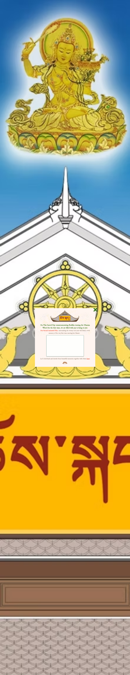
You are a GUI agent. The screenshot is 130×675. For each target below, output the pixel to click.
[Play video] (65, 346)
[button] (95, 310)
